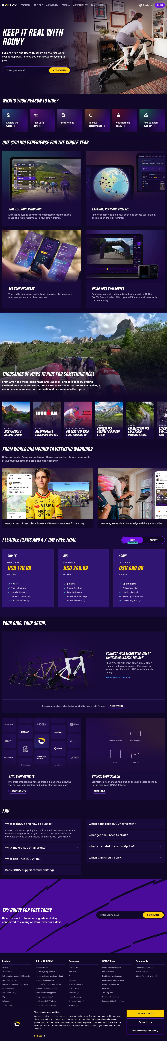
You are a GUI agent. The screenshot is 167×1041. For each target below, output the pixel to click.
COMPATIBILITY (80, 5)
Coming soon (7, 1005)
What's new (6, 972)
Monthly (153, 540)
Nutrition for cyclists (110, 997)
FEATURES (25, 5)
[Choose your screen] (125, 759)
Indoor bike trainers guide (45, 1005)
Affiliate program (76, 984)
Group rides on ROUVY (44, 997)
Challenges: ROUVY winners (46, 1001)
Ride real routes (41, 968)
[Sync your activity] (41, 759)
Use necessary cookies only (145, 1030)
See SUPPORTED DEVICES (118, 677)
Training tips (107, 993)
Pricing (5, 968)
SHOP (101, 5)
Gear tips (106, 988)
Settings (38, 1036)
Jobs (71, 976)
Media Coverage (75, 997)
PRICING (66, 5)
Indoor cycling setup (110, 984)
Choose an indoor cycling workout (49, 976)
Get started (59, 70)
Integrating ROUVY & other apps (15, 984)
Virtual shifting (8, 988)
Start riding (99, 791)
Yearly (133, 541)
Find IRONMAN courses (44, 980)
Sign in (160, 5)
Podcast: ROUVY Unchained (113, 1001)
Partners (72, 980)
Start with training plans (45, 993)
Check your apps (18, 791)
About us (72, 972)
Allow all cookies (145, 1013)
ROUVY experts (108, 972)
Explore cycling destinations (46, 972)
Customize (144, 1022)
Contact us (73, 968)
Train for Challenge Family (46, 988)
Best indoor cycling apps (112, 976)
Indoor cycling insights (111, 968)
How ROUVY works (9, 980)
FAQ (93, 5)
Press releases (75, 988)
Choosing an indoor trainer (113, 980)
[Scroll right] (162, 420)
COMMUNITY (52, 5)
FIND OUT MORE (116, 706)
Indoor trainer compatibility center (16, 976)
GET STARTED (153, 915)
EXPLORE (38, 5)
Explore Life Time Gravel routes (48, 984)
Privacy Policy (74, 1005)
